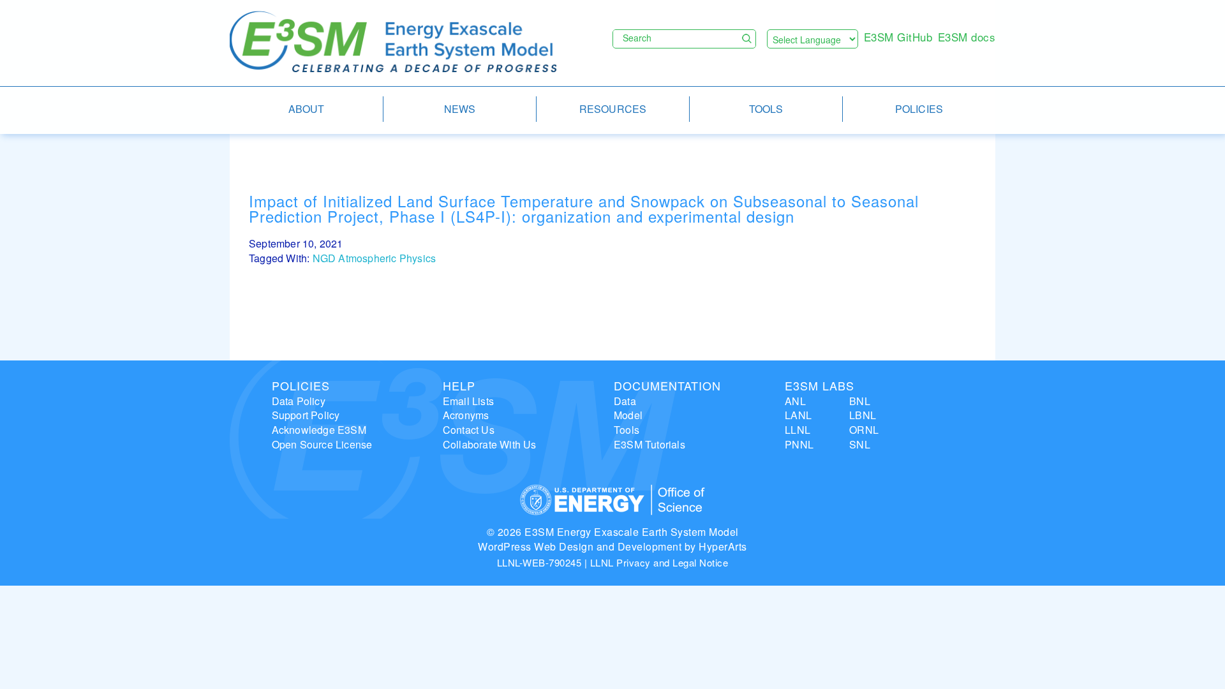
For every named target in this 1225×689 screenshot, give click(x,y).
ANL (795, 401)
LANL (798, 415)
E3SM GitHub (898, 37)
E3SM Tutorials (649, 444)
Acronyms (466, 415)
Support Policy (306, 415)
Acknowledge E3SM (319, 429)
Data (625, 401)
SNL (859, 444)
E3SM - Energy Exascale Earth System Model (393, 42)
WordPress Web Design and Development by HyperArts (612, 546)
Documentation (667, 385)
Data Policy (298, 401)
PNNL (799, 444)
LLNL (797, 429)
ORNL (864, 429)
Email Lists (468, 401)
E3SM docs (967, 37)
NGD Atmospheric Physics (374, 258)
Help (459, 385)
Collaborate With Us (490, 444)
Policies (301, 385)
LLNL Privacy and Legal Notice (659, 562)
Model (628, 415)
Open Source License (322, 444)
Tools (626, 429)
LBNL (862, 415)
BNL (859, 401)
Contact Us (468, 429)
